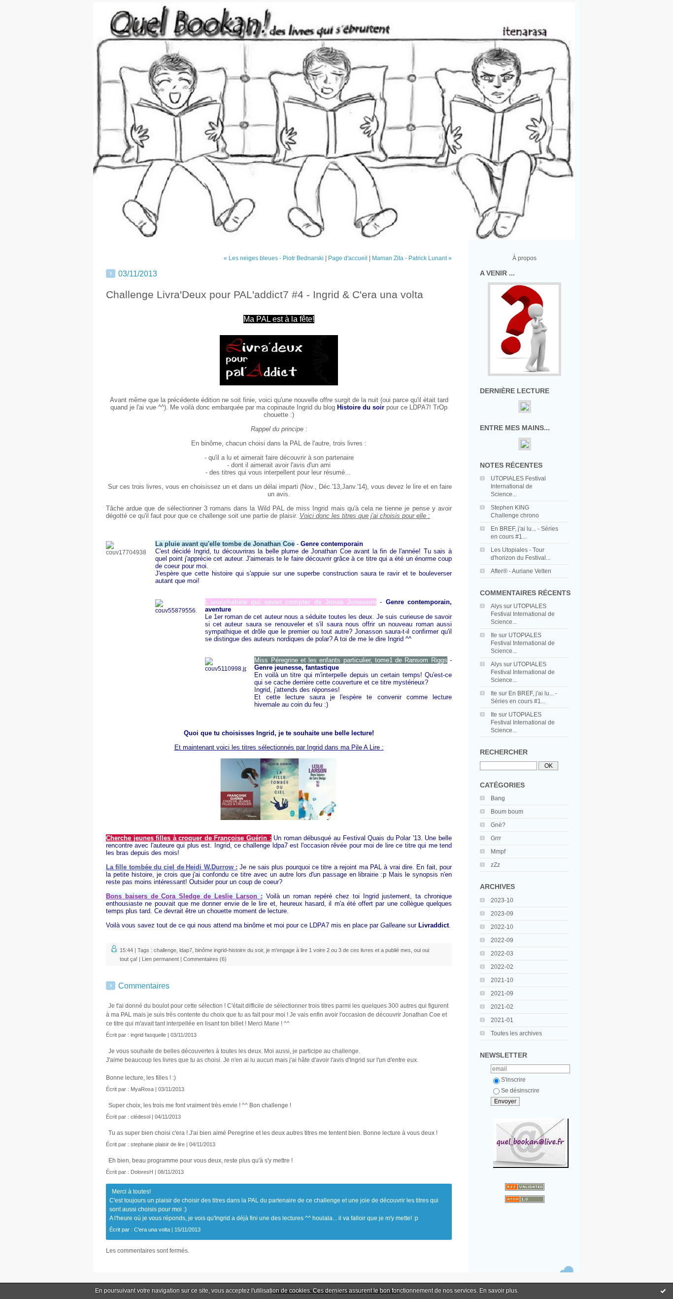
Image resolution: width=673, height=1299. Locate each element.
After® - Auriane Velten (521, 571)
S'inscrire (513, 1079)
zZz (495, 864)
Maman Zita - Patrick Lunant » (412, 258)
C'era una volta (152, 1229)
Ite (494, 635)
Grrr (496, 838)
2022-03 (502, 953)
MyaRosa (142, 1089)
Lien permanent (160, 959)
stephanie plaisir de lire (158, 1144)
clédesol (140, 1117)
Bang (498, 798)
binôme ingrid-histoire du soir (229, 950)
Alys (496, 606)
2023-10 (502, 900)
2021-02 (502, 1006)
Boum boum (507, 811)
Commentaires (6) (205, 959)
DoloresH (142, 1172)
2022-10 (502, 926)
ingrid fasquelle (148, 1035)
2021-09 (502, 993)
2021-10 (502, 980)
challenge (165, 950)
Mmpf (498, 851)
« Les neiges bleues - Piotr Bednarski (274, 258)
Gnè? (498, 824)
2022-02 (502, 966)
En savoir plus (498, 1290)
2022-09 (502, 940)
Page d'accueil (348, 258)
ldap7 (185, 950)
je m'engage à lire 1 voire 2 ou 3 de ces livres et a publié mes (338, 950)
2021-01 (502, 1020)
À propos (524, 258)
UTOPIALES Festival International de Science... (518, 486)
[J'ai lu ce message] (663, 1291)
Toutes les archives (516, 1033)
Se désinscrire (520, 1090)
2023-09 (502, 913)
